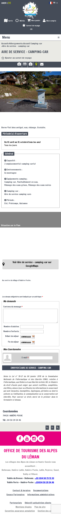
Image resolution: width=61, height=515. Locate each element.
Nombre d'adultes (11, 326)
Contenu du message (13, 306)
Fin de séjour (13, 341)
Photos (19, 65)
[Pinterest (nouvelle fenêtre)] (42, 438)
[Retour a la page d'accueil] (30, 10)
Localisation (36, 65)
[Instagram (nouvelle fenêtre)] (35, 438)
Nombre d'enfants (11, 331)
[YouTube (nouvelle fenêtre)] (28, 438)
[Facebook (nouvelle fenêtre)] (21, 438)
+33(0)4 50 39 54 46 (44, 482)
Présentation (25, 65)
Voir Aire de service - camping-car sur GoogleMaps (32, 264)
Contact (42, 65)
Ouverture (30, 65)
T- (52, 427)
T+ (58, 427)
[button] (33, 20)
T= (47, 427)
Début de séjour (12, 336)
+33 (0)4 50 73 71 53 (44, 478)
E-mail (25, 357)
